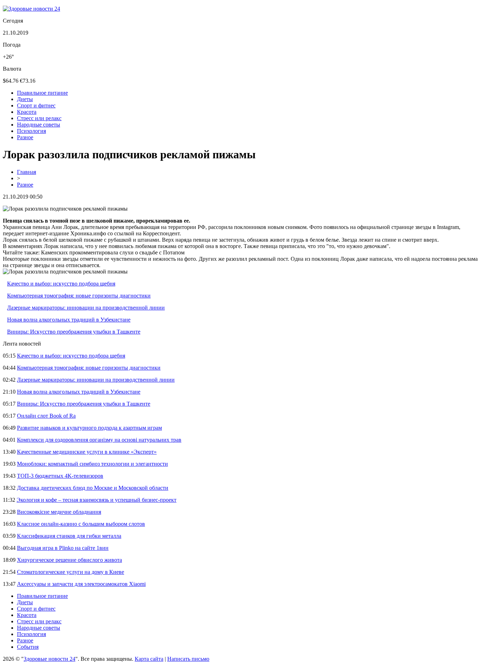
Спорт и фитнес (36, 105)
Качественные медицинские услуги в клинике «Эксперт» (87, 452)
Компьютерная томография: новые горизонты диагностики (79, 296)
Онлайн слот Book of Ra (46, 416)
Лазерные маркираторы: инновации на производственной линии (86, 308)
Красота (26, 112)
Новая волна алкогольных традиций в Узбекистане (68, 320)
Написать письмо (188, 659)
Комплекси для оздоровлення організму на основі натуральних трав (99, 440)
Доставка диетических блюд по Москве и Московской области (92, 488)
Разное (25, 137)
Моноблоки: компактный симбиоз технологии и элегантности (92, 464)
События (28, 647)
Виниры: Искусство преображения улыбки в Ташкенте (73, 332)
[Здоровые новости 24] (31, 9)
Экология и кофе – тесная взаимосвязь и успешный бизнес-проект (96, 500)
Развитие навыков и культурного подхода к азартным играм (89, 428)
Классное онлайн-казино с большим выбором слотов (81, 524)
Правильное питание (42, 93)
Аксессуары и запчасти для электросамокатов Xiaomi (81, 584)
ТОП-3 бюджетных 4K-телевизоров (60, 476)
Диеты (25, 99)
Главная (26, 172)
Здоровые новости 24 (49, 659)
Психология (31, 131)
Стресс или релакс (39, 118)
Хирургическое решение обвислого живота (69, 560)
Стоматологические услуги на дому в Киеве (70, 572)
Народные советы (38, 125)
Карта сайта (149, 659)
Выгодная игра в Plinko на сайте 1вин (63, 548)
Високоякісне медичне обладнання (59, 512)
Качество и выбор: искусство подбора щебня (61, 284)
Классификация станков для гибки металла (69, 536)
